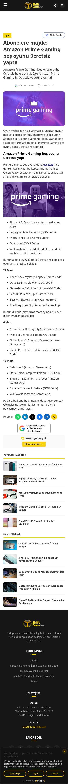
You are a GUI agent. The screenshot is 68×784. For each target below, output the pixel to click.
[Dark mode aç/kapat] (55, 5)
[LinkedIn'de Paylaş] (47, 417)
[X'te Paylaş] (32, 417)
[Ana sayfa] (34, 5)
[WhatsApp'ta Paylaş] (18, 417)
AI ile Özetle (56, 35)
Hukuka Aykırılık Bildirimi (34, 670)
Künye (34, 681)
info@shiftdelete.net (34, 727)
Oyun (7, 35)
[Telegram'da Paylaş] (25, 417)
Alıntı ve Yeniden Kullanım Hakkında (34, 676)
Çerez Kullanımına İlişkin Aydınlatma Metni (34, 665)
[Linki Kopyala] (54, 417)
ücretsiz (48, 164)
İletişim (34, 660)
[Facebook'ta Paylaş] (40, 417)
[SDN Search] (62, 5)
